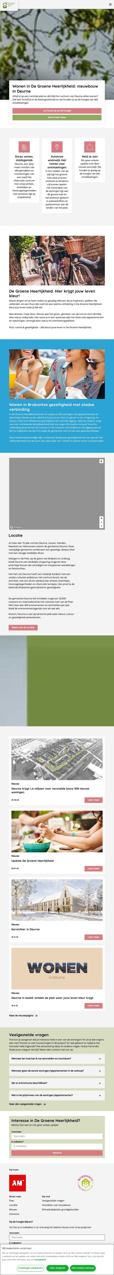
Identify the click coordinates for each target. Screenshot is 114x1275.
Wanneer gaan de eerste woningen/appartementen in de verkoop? (47, 1071)
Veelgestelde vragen (53, 1201)
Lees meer (93, 800)
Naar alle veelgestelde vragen (25, 1104)
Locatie (13, 1205)
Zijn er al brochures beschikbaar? (29, 1083)
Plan (11, 1201)
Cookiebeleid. (40, 1260)
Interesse (14, 1214)
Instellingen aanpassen (30, 1268)
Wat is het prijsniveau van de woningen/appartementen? (42, 1095)
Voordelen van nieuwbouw (56, 1205)
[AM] (17, 1183)
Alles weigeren (57, 1268)
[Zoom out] (101, 522)
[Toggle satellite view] (101, 461)
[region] (57, 494)
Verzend (57, 1153)
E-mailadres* (17, 1142)
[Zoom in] (101, 518)
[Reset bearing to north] (101, 526)
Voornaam (16, 1132)
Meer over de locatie (23, 628)
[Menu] (110, 4)
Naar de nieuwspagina (21, 1016)
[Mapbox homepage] (16, 527)
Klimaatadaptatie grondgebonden (60, 1210)
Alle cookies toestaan (83, 1268)
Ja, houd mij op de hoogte (57, 111)
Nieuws (13, 1210)
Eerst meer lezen (57, 117)
